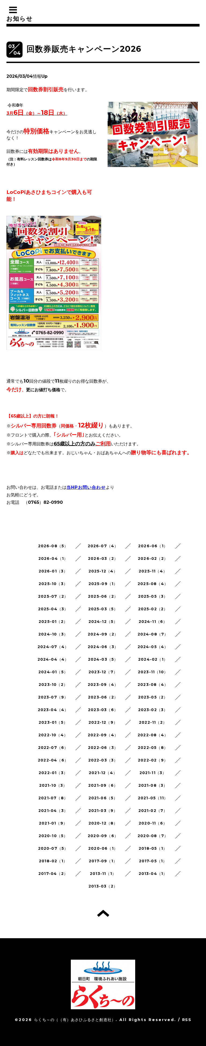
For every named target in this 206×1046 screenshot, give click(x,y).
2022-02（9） (153, 760)
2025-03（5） (103, 609)
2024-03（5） (103, 659)
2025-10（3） (53, 583)
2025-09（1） (103, 583)
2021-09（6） (103, 785)
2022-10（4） (53, 735)
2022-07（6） (53, 747)
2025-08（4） (153, 583)
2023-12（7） (103, 672)
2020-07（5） (53, 848)
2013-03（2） (103, 886)
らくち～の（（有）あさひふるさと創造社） (75, 1019)
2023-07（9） (53, 697)
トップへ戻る (103, 913)
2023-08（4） (153, 684)
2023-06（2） (103, 697)
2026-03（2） (103, 558)
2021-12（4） (103, 772)
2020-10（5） (53, 835)
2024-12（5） (103, 621)
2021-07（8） (53, 798)
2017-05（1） (153, 861)
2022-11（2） (153, 722)
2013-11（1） (103, 873)
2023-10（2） (53, 684)
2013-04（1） (153, 873)
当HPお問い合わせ (86, 487)
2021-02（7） (153, 810)
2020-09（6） (103, 835)
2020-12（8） (103, 823)
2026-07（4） (103, 546)
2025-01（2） (53, 621)
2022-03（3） (103, 760)
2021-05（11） (153, 798)
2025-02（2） (153, 609)
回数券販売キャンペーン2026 (84, 49)
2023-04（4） (53, 709)
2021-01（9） (53, 823)
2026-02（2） (153, 558)
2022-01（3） (53, 772)
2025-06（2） (103, 596)
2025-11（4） (153, 571)
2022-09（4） (103, 735)
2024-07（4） (53, 646)
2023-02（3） (153, 709)
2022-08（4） (153, 735)
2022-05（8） (153, 747)
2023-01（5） (53, 722)
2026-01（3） (53, 571)
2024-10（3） (53, 634)
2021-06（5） (103, 798)
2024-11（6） (153, 621)
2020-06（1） (103, 848)
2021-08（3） (153, 785)
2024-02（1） (153, 659)
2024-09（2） (103, 634)
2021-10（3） (53, 785)
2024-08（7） (153, 634)
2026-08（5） (53, 546)
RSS (186, 1019)
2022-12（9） (103, 722)
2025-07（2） (53, 596)
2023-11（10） (153, 672)
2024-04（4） (53, 659)
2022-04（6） (53, 760)
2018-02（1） (53, 861)
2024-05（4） (153, 646)
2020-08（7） (153, 835)
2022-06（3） (103, 747)
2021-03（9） (103, 810)
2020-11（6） (153, 823)
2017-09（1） (103, 861)
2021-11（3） (153, 772)
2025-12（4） (103, 571)
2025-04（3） (53, 609)
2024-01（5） (53, 672)
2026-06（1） (153, 546)
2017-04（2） (53, 873)
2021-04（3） (53, 810)
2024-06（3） (103, 646)
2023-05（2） (153, 697)
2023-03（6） (103, 709)
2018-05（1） (153, 848)
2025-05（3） (153, 596)
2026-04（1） (53, 558)
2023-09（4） (103, 684)
